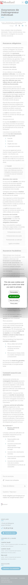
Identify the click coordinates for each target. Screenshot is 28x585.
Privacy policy (14, 303)
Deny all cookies (14, 300)
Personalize (14, 292)
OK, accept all (14, 296)
